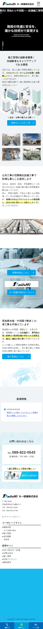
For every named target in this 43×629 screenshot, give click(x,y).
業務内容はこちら (20, 273)
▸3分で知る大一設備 (11, 550)
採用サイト (7, 545)
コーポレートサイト (12, 523)
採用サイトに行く (19, 123)
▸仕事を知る (7, 553)
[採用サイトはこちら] (21, 478)
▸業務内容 (6, 527)
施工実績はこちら (15, 356)
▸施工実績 (6, 533)
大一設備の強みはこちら (20, 292)
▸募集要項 (6, 562)
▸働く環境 (6, 556)
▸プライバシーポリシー (11, 517)
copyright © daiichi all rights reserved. (21, 619)
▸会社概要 (6, 536)
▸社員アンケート (9, 559)
